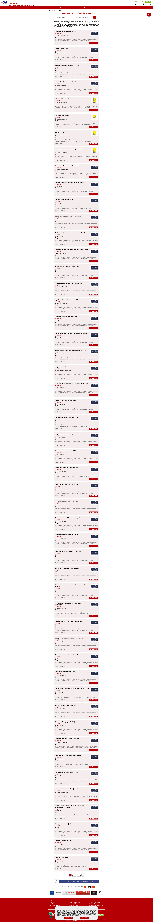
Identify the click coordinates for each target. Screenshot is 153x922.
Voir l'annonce (93, 43)
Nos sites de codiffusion (55, 905)
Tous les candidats (73, 900)
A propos (99, 7)
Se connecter (139, 4)
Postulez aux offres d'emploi (76, 13)
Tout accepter (84, 917)
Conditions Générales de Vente (96, 905)
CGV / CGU (93, 911)
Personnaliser (69, 917)
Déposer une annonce (64, 7)
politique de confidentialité (65, 912)
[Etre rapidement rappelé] (148, 15)
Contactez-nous (53, 900)
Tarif (94, 7)
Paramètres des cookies (94, 902)
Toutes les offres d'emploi (74, 902)
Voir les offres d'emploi (75, 7)
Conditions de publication (94, 903)
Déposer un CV (86, 7)
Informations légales (93, 900)
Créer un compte (148, 4)
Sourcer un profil (52, 7)
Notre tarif (52, 903)
